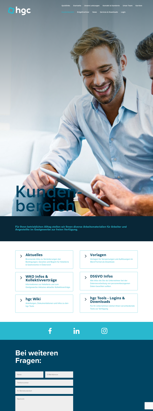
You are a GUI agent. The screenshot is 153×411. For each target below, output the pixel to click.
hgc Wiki (33, 298)
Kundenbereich (68, 12)
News (94, 12)
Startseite (77, 6)
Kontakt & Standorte (111, 6)
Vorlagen (98, 254)
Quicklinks (66, 6)
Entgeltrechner (83, 12)
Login (123, 12)
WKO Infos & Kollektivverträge (41, 278)
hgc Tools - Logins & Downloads (107, 299)
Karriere (139, 6)
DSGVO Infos (101, 276)
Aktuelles (34, 254)
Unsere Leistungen (92, 6)
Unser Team (127, 6)
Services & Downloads (109, 12)
